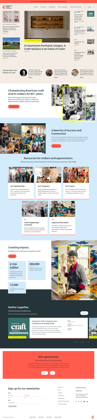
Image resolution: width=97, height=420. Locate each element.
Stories (36, 6)
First (9, 397)
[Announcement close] (94, 2)
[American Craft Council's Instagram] (79, 401)
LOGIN (89, 6)
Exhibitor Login (62, 403)
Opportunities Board (75, 6)
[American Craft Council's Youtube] (85, 401)
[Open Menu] (93, 7)
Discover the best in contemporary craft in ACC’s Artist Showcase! (48, 1)
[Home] (7, 7)
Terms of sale (41, 417)
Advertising (61, 398)
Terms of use (49, 417)
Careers (60, 392)
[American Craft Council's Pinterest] (82, 401)
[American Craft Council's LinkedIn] (88, 401)
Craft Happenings (62, 6)
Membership (52, 6)
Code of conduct (58, 417)
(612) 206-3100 (79, 390)
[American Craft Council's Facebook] (77, 401)
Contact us (61, 395)
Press (59, 390)
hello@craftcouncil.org (81, 387)
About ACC (60, 387)
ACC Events (43, 6)
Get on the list (12, 406)
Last (25, 397)
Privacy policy (33, 417)
